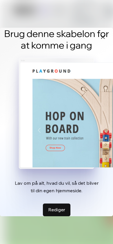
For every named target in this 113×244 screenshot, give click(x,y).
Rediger (56, 209)
